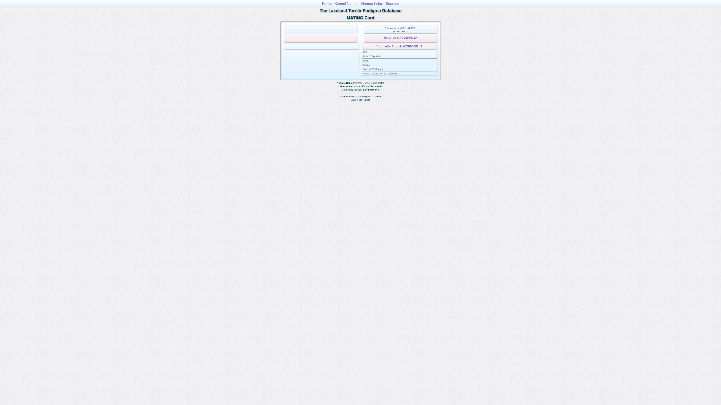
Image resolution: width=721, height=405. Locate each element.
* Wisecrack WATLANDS (400, 28)
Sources (392, 3)
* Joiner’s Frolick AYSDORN (397, 46)
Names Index (372, 3)
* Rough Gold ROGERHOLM (400, 37)
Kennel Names (346, 3)
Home (327, 3)
